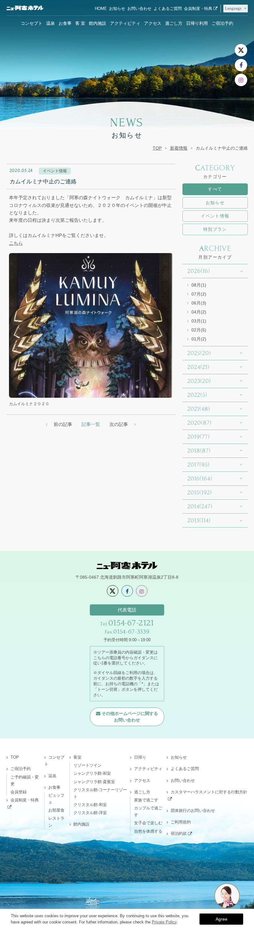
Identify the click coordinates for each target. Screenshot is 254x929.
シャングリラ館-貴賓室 (94, 781)
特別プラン (215, 229)
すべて (215, 188)
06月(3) (198, 302)
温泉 (50, 23)
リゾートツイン (87, 765)
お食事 (65, 23)
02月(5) (198, 329)
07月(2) (198, 293)
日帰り (140, 757)
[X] (241, 50)
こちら (16, 243)
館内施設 (97, 23)
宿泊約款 (179, 833)
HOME (101, 8)
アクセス (152, 23)
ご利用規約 (181, 822)
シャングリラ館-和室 (92, 773)
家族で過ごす (146, 800)
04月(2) (198, 311)
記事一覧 (90, 424)
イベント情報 (215, 215)
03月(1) (198, 320)
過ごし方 (173, 23)
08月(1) (198, 285)
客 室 (80, 23)
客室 (77, 757)
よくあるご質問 (168, 8)
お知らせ (117, 8)
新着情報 (178, 148)
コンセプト (31, 23)
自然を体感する (148, 831)
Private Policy (164, 922)
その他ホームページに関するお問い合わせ (130, 716)
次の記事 (118, 424)
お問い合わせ (139, 8)
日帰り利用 (197, 23)
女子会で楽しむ (148, 823)
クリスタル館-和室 (90, 804)
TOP (157, 148)
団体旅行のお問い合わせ (193, 810)
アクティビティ (125, 23)
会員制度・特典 (198, 8)
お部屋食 (56, 810)
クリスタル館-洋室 (90, 812)
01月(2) (198, 338)
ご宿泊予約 (222, 23)
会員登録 (19, 792)
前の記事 (63, 424)
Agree (221, 919)
